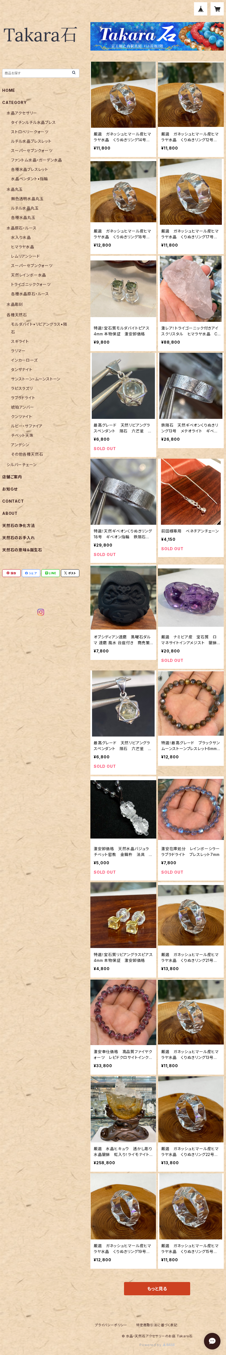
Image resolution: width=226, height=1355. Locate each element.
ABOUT (10, 513)
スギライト (20, 341)
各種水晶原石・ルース (30, 293)
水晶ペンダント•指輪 (29, 178)
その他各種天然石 (27, 454)
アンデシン (20, 444)
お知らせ (10, 489)
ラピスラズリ (22, 388)
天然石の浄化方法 (18, 525)
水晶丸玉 (15, 189)
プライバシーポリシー (111, 1325)
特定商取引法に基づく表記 (156, 1325)
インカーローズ (24, 360)
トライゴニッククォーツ (31, 284)
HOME (8, 90)
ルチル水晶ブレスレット (31, 141)
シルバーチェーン (21, 464)
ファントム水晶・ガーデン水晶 (36, 160)
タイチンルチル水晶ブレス (33, 122)
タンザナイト (22, 369)
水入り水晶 (21, 237)
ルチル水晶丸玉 (25, 208)
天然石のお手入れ (18, 537)
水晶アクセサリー (22, 113)
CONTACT (13, 501)
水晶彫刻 (15, 304)
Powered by (151, 1345)
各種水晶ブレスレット (29, 169)
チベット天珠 (22, 435)
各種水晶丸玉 (23, 217)
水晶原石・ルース (21, 228)
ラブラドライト (23, 397)
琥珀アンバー (22, 407)
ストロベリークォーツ (30, 131)
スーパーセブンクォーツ (32, 150)
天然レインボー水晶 (28, 275)
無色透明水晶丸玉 (27, 198)
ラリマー (18, 350)
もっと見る (157, 1288)
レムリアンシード (25, 256)
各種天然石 (17, 314)
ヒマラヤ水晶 (22, 246)
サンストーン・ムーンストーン (35, 379)
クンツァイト (21, 416)
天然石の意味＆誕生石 (22, 549)
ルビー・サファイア (27, 426)
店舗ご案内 (12, 476)
